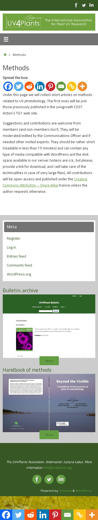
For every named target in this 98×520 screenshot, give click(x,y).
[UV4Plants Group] (91, 5)
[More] (82, 86)
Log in (11, 247)
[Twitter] (18, 86)
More (49, 360)
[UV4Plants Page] (76, 5)
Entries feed (16, 256)
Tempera (65, 490)
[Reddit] (29, 86)
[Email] (61, 86)
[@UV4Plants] (84, 5)
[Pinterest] (50, 86)
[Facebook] (8, 86)
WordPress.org (19, 274)
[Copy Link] (71, 86)
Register (13, 238)
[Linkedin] (40, 86)
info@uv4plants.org (57, 467)
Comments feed (19, 265)
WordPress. (84, 490)
